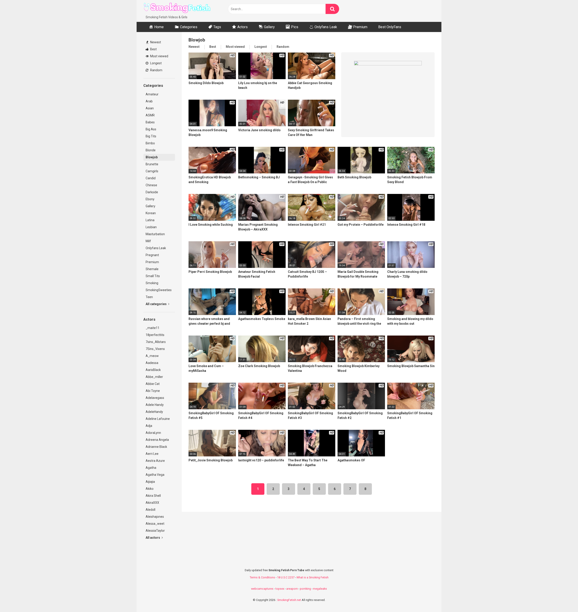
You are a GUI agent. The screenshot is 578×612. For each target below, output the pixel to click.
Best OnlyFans (389, 27)
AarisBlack (153, 370)
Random (155, 70)
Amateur (152, 94)
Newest (155, 42)
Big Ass (151, 129)
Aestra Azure (155, 460)
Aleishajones (155, 516)
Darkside (152, 192)
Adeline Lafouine (158, 419)
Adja (149, 426)
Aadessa (152, 363)
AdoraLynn (153, 433)
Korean (151, 213)
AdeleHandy (154, 412)
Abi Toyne (153, 391)
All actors (153, 537)
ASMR (150, 115)
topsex (279, 588)
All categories (156, 304)
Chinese (151, 185)
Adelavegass (155, 398)
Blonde (151, 150)
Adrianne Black (156, 447)
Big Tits (151, 136)
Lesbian (151, 227)
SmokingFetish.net (289, 600)
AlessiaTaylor (155, 530)
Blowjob (152, 157)
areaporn (292, 588)
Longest (155, 63)
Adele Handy (155, 405)
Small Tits (153, 276)
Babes (150, 122)
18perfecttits (155, 335)
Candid (151, 178)
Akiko (150, 488)
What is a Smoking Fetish (312, 577)
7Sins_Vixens (155, 349)
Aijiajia (150, 481)
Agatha (151, 467)
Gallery (150, 206)
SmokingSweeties (159, 290)
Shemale (152, 269)
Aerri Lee (152, 454)
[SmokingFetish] (177, 7)
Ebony (150, 199)
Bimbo (150, 143)
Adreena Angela (157, 440)
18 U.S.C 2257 (285, 577)
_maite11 (152, 328)
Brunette (152, 164)
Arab (149, 101)
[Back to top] (563, 598)
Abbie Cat (153, 384)
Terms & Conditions (262, 577)
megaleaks (320, 588)
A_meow (152, 356)
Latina (150, 220)
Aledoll (150, 509)
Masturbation (155, 234)
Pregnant (152, 255)
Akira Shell (153, 495)
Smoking (152, 283)
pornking (305, 588)
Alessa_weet (155, 523)
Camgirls (152, 171)
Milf (148, 241)
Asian (150, 108)
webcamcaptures (262, 588)
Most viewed (158, 56)
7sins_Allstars (156, 342)
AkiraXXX (152, 502)
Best (153, 49)
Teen (149, 297)
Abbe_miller (154, 377)
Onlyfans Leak (156, 248)
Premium (152, 262)
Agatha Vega (155, 474)
